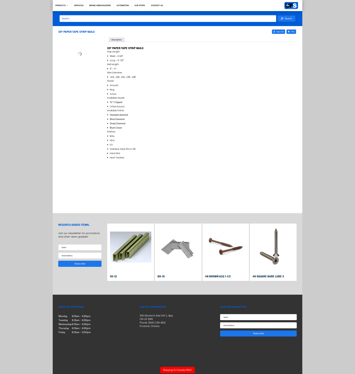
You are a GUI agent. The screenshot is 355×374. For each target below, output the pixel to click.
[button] (286, 18)
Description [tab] (116, 40)
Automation (123, 5)
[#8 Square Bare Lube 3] (273, 267)
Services (79, 5)
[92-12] (130, 267)
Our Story (140, 5)
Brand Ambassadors (100, 5)
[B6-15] (178, 267)
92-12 (113, 276)
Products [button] (60, 5)
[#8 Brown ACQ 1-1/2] (225, 267)
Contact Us (157, 5)
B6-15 (161, 276)
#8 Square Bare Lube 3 (268, 276)
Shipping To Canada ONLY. (177, 370)
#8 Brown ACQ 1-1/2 (218, 276)
